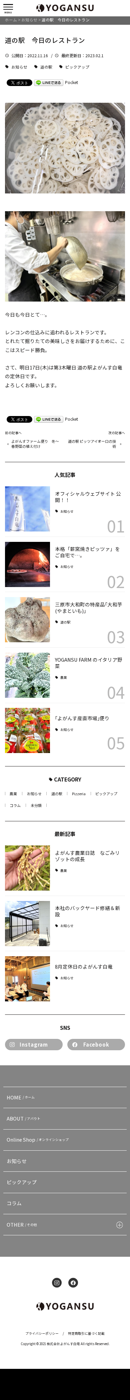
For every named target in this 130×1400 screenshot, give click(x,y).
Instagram (34, 1044)
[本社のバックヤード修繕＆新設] (27, 923)
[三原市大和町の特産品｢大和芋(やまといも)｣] (27, 619)
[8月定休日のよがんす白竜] (27, 978)
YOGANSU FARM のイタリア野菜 (88, 662)
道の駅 (46, 67)
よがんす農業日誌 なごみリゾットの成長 (87, 855)
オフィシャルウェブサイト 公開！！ (88, 496)
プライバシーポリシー (42, 1333)
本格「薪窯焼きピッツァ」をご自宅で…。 (87, 552)
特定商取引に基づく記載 (86, 1333)
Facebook (96, 1044)
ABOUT (24, 1118)
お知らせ (19, 67)
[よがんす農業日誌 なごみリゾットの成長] (27, 868)
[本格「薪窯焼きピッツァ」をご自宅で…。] (27, 564)
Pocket (71, 82)
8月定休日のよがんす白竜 (86, 966)
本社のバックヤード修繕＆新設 (87, 911)
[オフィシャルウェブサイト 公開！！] (27, 508)
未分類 (36, 805)
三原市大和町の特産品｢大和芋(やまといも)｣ (88, 607)
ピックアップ (77, 67)
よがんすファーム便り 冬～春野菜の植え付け (35, 444)
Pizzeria (79, 793)
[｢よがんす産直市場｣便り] (27, 730)
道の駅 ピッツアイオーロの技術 (92, 444)
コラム (15, 805)
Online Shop (38, 1139)
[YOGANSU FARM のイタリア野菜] (27, 675)
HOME (21, 1097)
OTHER (22, 1224)
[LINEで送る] (48, 82)
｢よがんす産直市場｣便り (82, 718)
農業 (63, 678)
